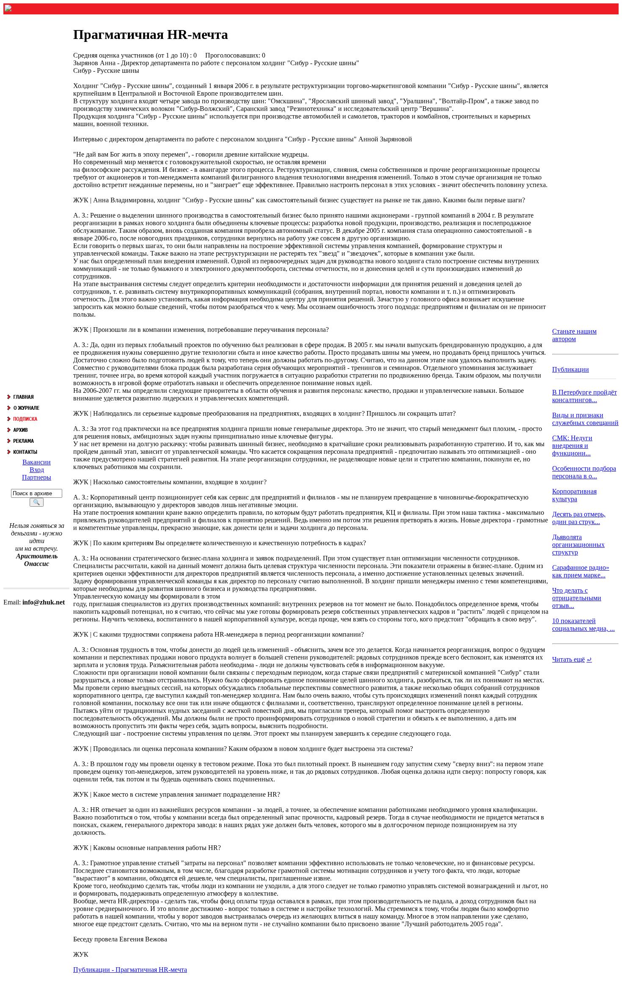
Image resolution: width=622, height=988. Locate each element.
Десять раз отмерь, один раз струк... (578, 518)
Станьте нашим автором (574, 335)
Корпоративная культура (574, 495)
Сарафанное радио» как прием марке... (580, 571)
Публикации (570, 369)
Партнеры (36, 477)
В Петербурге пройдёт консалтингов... (584, 396)
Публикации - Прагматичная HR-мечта (130, 969)
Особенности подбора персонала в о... (584, 472)
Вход (37, 469)
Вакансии (36, 462)
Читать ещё (568, 659)
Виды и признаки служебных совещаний (585, 418)
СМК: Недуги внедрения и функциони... (572, 445)
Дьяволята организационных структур (578, 544)
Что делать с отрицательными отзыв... (576, 598)
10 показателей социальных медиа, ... (583, 624)
